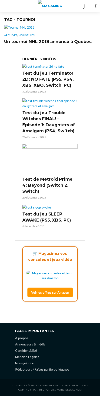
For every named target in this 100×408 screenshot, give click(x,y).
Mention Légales (27, 357)
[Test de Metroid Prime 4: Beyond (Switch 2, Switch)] (50, 159)
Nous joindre (24, 363)
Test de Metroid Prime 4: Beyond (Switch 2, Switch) (47, 185)
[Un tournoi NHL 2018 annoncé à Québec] (50, 27)
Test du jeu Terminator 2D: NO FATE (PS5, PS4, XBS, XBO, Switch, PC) (48, 79)
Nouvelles (26, 35)
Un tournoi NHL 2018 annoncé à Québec (48, 41)
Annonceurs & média (30, 344)
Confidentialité (26, 350)
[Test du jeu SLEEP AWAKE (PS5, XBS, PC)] (50, 207)
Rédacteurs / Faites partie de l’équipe (42, 369)
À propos (21, 338)
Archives (10, 35)
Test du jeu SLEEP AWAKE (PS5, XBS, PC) (46, 217)
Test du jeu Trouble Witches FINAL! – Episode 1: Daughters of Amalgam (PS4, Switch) (48, 121)
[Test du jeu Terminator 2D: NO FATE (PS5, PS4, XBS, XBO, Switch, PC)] (50, 66)
